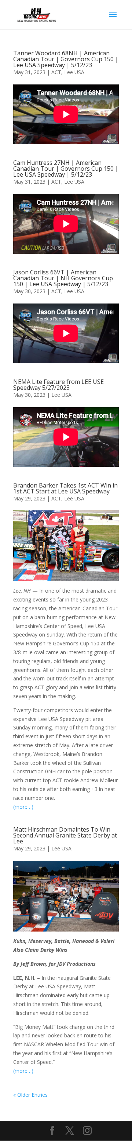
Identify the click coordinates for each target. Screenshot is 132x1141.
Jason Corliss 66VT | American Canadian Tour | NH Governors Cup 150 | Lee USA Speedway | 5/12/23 (63, 278)
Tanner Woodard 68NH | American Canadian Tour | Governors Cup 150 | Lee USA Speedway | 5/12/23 (65, 59)
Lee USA (74, 72)
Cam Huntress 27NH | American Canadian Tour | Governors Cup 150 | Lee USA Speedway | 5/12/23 (65, 168)
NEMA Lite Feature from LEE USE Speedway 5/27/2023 (58, 385)
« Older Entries (30, 1094)
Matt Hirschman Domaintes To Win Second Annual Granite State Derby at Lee (65, 835)
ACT (56, 72)
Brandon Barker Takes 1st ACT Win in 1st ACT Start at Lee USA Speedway (65, 488)
